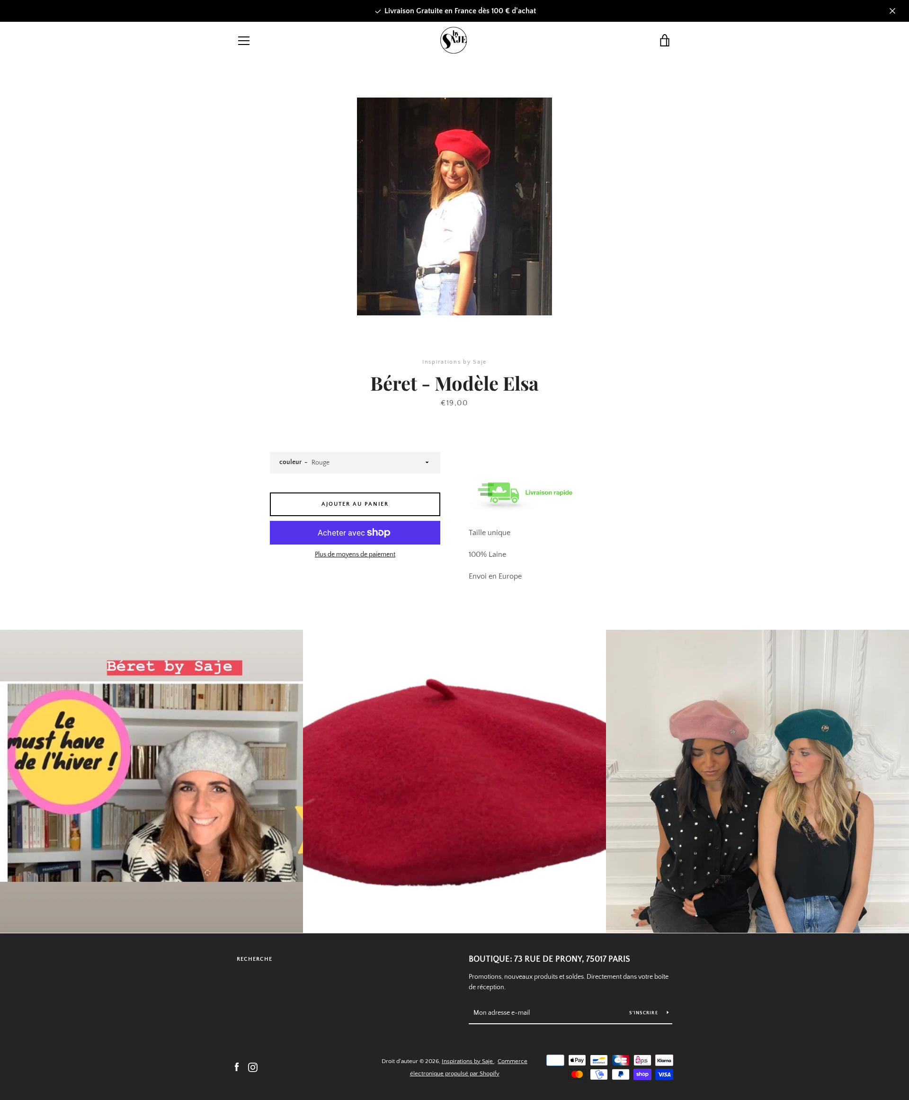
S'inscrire (644, 1013)
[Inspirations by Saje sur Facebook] (236, 1067)
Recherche (254, 959)
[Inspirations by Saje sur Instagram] (253, 1067)
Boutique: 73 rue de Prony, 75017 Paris (549, 959)
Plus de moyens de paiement (355, 554)
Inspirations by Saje (468, 1061)
